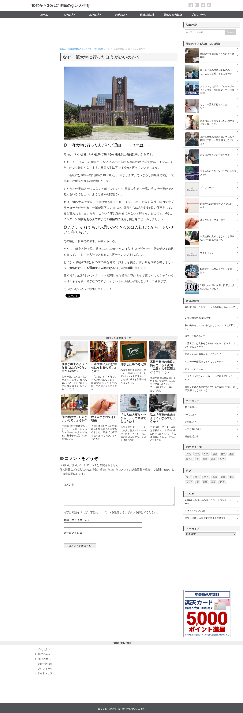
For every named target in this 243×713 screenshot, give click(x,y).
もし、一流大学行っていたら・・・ (213, 106)
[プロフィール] (211, 182)
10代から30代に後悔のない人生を (60, 5)
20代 (197, 453)
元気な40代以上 (173, 14)
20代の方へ (95, 14)
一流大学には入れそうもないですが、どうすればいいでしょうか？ (210, 345)
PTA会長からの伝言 (195, 511)
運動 (231, 453)
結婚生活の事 (147, 14)
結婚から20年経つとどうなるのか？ (216, 205)
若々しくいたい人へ (195, 368)
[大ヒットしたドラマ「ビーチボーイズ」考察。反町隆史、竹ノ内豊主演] (211, 81)
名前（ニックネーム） (77, 519)
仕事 (223, 453)
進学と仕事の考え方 (133, 364)
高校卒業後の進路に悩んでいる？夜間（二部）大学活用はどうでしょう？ (163, 367)
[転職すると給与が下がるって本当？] (211, 263)
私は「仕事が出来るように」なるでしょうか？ (163, 418)
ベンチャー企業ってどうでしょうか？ (204, 361)
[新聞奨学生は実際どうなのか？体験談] (211, 48)
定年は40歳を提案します (198, 317)
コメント (69, 484)
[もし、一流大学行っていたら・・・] (211, 99)
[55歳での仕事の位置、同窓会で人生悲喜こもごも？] (211, 280)
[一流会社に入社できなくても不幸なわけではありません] (211, 231)
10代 (188, 453)
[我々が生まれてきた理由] (211, 215)
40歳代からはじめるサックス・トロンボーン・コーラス (210, 502)
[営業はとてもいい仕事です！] (211, 149)
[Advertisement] (118, 38)
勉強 (215, 453)
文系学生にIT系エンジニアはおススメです (218, 173)
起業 (213, 458)
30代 (206, 453)
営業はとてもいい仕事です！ (215, 154)
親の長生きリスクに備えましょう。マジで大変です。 (210, 327)
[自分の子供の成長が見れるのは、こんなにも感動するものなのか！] (211, 65)
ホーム (44, 14)
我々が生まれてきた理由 (104, 418)
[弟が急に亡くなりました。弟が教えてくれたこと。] (211, 115)
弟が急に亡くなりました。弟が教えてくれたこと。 (217, 122)
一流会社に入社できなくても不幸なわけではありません (217, 238)
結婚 (205, 458)
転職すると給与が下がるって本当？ (216, 271)
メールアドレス (73, 532)
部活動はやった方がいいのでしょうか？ (74, 418)
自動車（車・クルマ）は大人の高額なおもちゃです (210, 309)
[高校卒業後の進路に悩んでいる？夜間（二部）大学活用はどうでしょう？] (211, 131)
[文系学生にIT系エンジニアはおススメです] (211, 166)
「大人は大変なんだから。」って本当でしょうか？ (133, 418)
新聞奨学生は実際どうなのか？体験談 (217, 55)
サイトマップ (44, 21)
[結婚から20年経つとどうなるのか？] (211, 198)
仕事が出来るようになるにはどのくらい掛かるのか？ (74, 367)
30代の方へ (121, 14)
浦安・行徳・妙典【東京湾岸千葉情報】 (205, 518)
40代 (222, 458)
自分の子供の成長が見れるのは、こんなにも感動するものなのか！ (217, 72)
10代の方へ (70, 14)
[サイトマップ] (211, 247)
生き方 (189, 458)
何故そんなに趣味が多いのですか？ (203, 354)
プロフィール (198, 14)
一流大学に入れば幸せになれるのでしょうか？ (104, 367)
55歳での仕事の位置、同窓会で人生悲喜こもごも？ (217, 287)
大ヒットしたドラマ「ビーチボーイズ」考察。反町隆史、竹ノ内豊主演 (217, 90)
